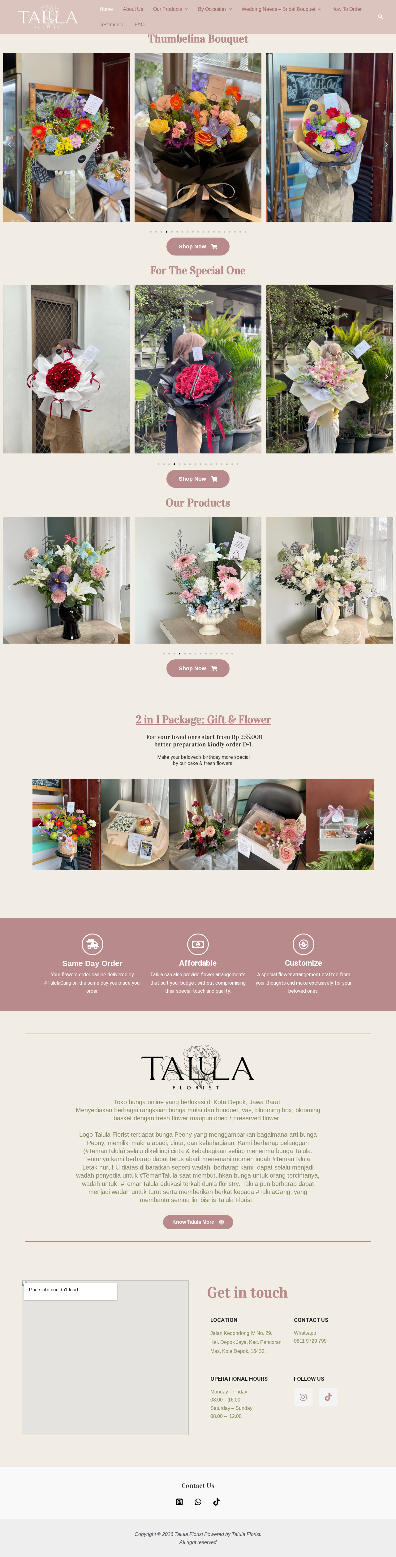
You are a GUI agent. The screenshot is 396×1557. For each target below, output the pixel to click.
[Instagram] (179, 1502)
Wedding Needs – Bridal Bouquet (278, 9)
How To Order (346, 9)
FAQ (139, 24)
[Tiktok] (216, 1502)
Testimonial (112, 24)
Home (106, 9)
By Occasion (212, 9)
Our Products (167, 9)
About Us (133, 9)
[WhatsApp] (198, 1502)
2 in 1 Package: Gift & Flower (203, 719)
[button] (185, 9)
